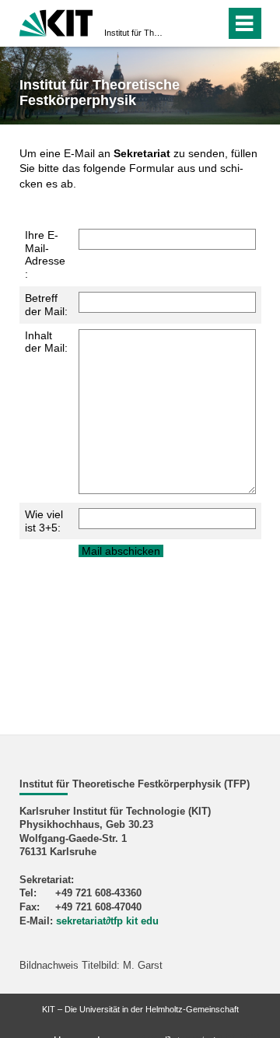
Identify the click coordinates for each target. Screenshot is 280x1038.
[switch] (185, 23)
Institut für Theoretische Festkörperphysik (135, 32)
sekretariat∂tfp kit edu (107, 921)
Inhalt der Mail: (46, 342)
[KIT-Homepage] (56, 21)
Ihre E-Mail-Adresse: (45, 254)
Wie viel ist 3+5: (44, 521)
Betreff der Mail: (46, 304)
